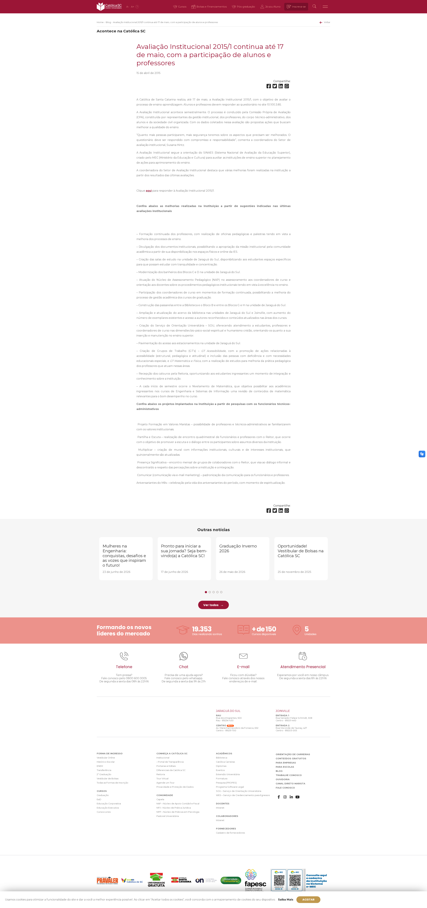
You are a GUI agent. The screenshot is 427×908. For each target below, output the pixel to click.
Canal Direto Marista (290, 783)
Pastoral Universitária (167, 816)
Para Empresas (286, 762)
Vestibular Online (106, 757)
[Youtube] (297, 797)
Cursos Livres (104, 812)
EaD (99, 799)
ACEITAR (308, 899)
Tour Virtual (162, 778)
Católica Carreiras (225, 762)
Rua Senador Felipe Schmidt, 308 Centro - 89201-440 (294, 719)
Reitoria (160, 774)
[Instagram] (285, 797)
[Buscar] (314, 6)
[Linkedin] (281, 86)
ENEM (100, 766)
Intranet (220, 808)
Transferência (104, 770)
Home (100, 22)
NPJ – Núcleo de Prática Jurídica (173, 808)
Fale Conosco (285, 787)
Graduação (103, 795)
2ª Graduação (104, 774)
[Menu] (325, 6)
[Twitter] (275, 86)
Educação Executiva (108, 808)
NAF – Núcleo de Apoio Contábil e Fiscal (177, 803)
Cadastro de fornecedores (230, 833)
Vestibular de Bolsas (107, 778)
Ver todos (211, 605)
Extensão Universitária (228, 774)
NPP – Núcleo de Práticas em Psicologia (177, 812)
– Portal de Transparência (170, 762)
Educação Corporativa (109, 803)
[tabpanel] (126, 558)
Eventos (220, 770)
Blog (108, 22)
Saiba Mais (285, 899)
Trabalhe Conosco (289, 775)
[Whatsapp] (287, 86)
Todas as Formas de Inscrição (112, 782)
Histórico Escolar (106, 762)
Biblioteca (221, 757)
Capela (160, 799)
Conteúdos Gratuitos (291, 758)
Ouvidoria (283, 779)
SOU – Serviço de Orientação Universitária (238, 791)
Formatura (221, 778)
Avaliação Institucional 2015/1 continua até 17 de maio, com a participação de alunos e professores (165, 22)
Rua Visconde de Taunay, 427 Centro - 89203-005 (291, 729)
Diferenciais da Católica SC (170, 770)
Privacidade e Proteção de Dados (174, 787)
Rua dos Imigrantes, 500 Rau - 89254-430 (229, 719)
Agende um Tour (165, 782)
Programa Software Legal (230, 787)
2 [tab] (210, 592)
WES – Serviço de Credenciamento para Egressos (243, 795)
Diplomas (221, 766)
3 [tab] (213, 592)
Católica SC (109, 7)
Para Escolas (285, 767)
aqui (149, 190)
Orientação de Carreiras (293, 754)
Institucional (162, 757)
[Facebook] (269, 86)
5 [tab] (221, 592)
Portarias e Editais (166, 766)
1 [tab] (206, 592)
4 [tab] (217, 592)
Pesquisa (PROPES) (226, 782)
